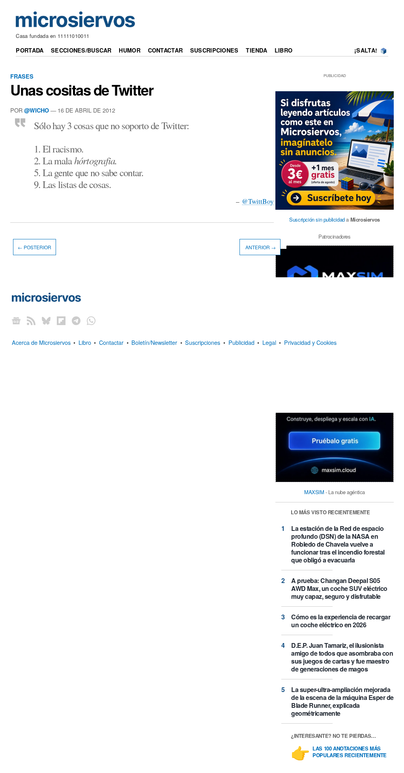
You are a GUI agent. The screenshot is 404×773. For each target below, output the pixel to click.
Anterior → (260, 247)
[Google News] (16, 320)
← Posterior (34, 247)
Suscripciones (214, 50)
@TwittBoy (258, 201)
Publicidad (241, 342)
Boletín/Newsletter (154, 342)
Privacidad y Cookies (310, 342)
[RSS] (31, 320)
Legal (269, 342)
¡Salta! (365, 50)
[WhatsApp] (91, 320)
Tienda (256, 50)
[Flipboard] (61, 320)
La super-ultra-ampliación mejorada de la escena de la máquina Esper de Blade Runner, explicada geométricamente (342, 701)
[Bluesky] (46, 320)
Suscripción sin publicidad (317, 219)
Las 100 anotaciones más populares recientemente (349, 752)
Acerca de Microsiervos (41, 342)
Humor (129, 50)
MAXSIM (314, 492)
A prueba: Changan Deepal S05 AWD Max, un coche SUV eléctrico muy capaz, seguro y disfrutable (339, 588)
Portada (29, 50)
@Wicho (36, 110)
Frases (22, 76)
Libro (283, 50)
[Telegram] (76, 320)
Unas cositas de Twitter (81, 89)
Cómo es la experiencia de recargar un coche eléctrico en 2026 (340, 620)
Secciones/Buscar (81, 50)
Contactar (165, 50)
